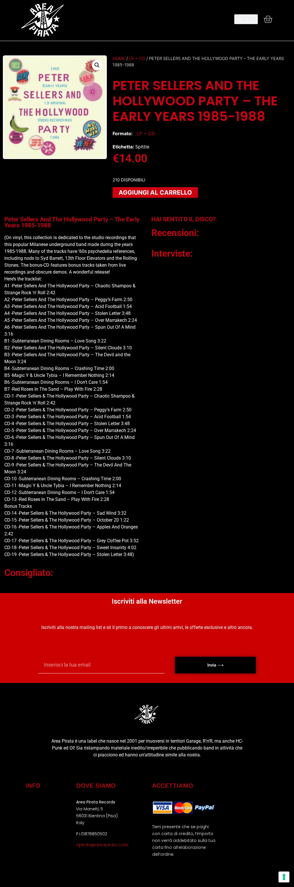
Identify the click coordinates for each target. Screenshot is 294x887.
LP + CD (137, 58)
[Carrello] (268, 19)
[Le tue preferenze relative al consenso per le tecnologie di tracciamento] (283, 876)
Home (119, 58)
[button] (147, 17)
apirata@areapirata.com (102, 845)
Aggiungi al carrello (155, 192)
